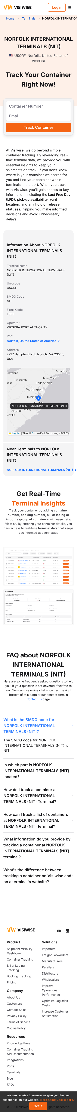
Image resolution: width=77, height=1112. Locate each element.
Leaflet (15, 433)
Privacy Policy (17, 1016)
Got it (38, 1106)
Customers (14, 1003)
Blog (10, 1078)
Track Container (38, 127)
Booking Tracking (19, 976)
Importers (48, 949)
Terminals (13, 1072)
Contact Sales (16, 1009)
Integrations (15, 1060)
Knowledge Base (18, 1043)
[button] (38, 398)
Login (56, 7)
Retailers (48, 967)
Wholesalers (50, 979)
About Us (13, 997)
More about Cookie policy (57, 1099)
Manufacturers (52, 961)
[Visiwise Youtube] (59, 931)
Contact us (34, 699)
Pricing (11, 982)
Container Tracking (20, 959)
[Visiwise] (17, 7)
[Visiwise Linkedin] (67, 931)
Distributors (50, 973)
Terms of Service (18, 1022)
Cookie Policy (16, 1028)
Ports (10, 1066)
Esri (34, 433)
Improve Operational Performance (51, 990)
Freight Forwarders (55, 955)
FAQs (10, 1084)
